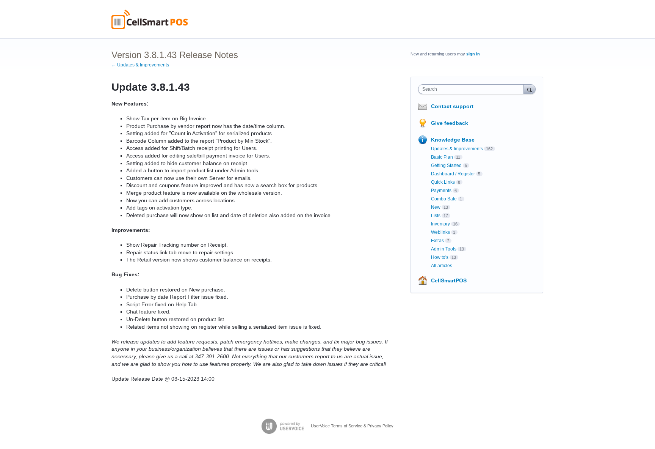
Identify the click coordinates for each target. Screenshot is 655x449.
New (435, 207)
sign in (473, 54)
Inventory (440, 224)
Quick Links (443, 182)
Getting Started (446, 165)
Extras (437, 240)
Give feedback (449, 123)
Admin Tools (443, 249)
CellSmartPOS (449, 280)
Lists (435, 215)
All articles (441, 265)
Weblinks (440, 232)
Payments (441, 190)
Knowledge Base (453, 140)
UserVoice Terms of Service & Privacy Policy (352, 426)
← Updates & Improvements (140, 65)
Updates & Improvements (457, 148)
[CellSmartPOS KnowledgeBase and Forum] (149, 19)
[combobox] (473, 89)
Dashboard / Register (453, 173)
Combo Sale (444, 199)
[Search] (529, 89)
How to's (439, 257)
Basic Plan (442, 157)
